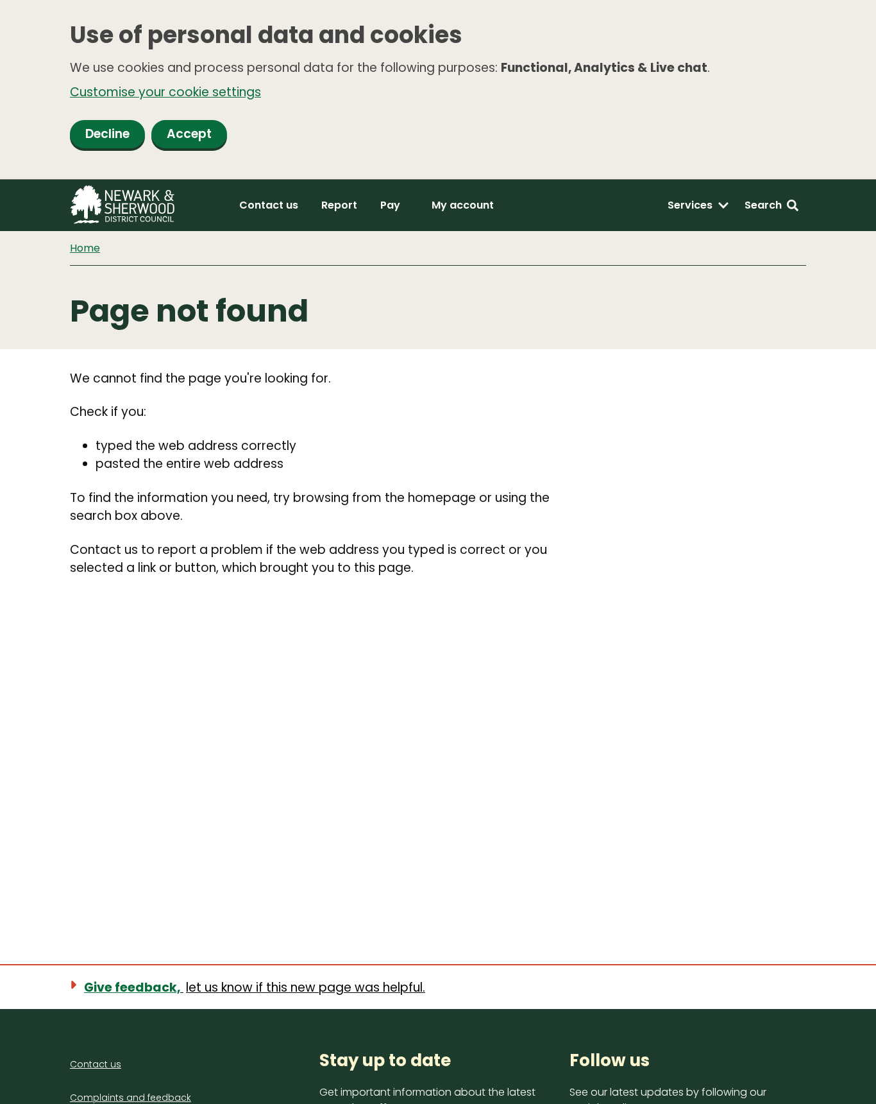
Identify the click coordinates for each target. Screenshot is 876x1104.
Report (339, 205)
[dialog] (438, 90)
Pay (390, 205)
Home (85, 248)
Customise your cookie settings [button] (165, 92)
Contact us (268, 205)
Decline (107, 133)
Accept (189, 133)
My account (463, 205)
